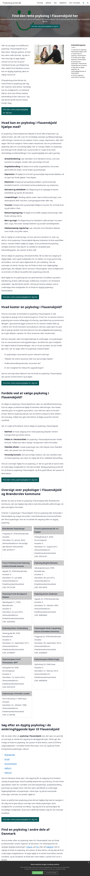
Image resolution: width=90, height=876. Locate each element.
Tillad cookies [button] (37, 872)
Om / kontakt (74, 3)
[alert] (45, 868)
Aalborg (7, 768)
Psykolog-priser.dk (12, 2)
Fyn (55, 3)
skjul (73, 47)
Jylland (48, 3)
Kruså (6, 759)
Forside (40, 3)
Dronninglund (10, 763)
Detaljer (63, 869)
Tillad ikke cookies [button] (51, 872)
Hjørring (8, 772)
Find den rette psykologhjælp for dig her (45, 26)
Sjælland (63, 3)
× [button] (88, 862)
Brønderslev (9, 754)
